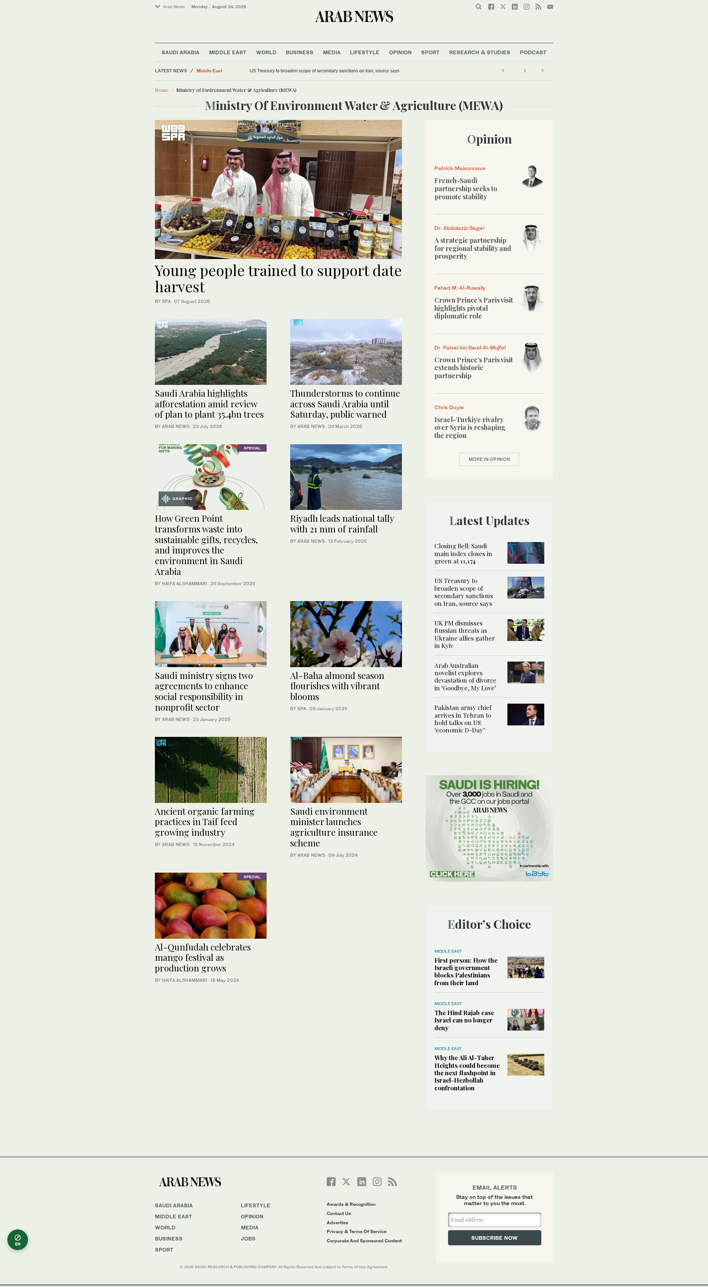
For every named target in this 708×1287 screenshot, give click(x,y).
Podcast (533, 52)
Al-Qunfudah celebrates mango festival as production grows (203, 957)
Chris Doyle (449, 407)
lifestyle (255, 1205)
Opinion (400, 52)
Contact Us (339, 1213)
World (266, 52)
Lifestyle (364, 52)
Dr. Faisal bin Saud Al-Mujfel (470, 347)
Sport (430, 52)
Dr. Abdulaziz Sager (459, 228)
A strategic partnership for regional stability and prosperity (472, 248)
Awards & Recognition (351, 1204)
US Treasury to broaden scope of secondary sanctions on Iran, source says (324, 70)
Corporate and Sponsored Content (364, 1240)
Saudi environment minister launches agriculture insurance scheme (334, 827)
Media (332, 52)
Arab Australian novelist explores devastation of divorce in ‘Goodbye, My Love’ (465, 676)
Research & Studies (479, 52)
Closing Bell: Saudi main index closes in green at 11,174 (463, 553)
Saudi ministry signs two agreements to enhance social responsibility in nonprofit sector (204, 691)
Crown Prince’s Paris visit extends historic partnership (473, 367)
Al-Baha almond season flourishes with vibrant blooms (337, 686)
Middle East (227, 52)
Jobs (248, 1238)
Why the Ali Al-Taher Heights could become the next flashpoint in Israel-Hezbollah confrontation (467, 1072)
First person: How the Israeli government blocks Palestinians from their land (465, 971)
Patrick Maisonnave (460, 168)
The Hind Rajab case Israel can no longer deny (464, 1020)
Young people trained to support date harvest (278, 278)
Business (299, 52)
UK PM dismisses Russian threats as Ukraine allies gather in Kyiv (464, 634)
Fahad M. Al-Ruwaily (460, 287)
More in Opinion (489, 459)
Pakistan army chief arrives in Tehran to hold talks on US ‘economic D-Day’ (463, 718)
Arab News (174, 6)
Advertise (337, 1222)
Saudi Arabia (180, 52)
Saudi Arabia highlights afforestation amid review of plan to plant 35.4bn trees (209, 403)
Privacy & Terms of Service (356, 1231)
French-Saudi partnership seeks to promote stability (465, 188)
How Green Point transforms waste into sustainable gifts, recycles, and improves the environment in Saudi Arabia (206, 544)
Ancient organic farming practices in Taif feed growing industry (204, 821)
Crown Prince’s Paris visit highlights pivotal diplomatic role (473, 308)
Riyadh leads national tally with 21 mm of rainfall (342, 523)
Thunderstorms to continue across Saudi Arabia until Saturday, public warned (345, 403)
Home (162, 90)
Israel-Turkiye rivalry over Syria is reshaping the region (470, 427)
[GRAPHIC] (211, 476)
